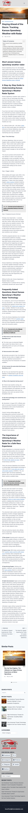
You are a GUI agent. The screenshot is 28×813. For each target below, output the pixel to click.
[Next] (24, 665)
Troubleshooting (9, 21)
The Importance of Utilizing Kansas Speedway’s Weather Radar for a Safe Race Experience (13, 54)
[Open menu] (24, 3)
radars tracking (10, 182)
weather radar (20, 318)
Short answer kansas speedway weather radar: (12, 44)
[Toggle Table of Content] (23, 41)
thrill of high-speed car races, (11, 460)
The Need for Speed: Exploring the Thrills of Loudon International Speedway (20, 633)
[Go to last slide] (4, 665)
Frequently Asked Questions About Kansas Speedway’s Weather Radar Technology (13, 50)
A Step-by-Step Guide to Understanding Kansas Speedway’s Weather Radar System (13, 47)
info (3, 21)
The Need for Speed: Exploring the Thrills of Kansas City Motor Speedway (7, 632)
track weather (8, 570)
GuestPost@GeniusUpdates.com (14, 809)
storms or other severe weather (16, 499)
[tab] (11, 682)
